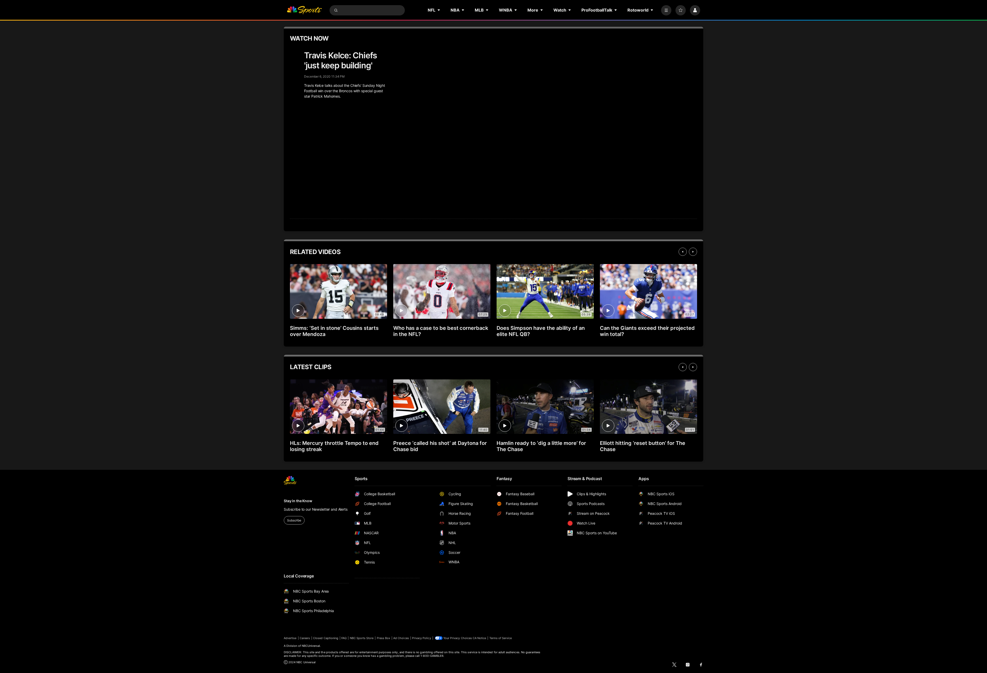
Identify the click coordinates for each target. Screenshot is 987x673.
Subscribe (294, 520)
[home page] (304, 10)
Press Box (383, 638)
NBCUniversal (311, 646)
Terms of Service (500, 638)
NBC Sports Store (362, 638)
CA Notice (479, 638)
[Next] (693, 252)
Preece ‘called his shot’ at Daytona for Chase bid (440, 446)
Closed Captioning (325, 638)
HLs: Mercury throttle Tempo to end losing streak (334, 446)
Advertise (290, 638)
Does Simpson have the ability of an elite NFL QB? (541, 331)
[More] (666, 10)
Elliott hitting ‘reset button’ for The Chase (642, 446)
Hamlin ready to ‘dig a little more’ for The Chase (541, 446)
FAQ (343, 638)
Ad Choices (401, 638)
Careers (305, 638)
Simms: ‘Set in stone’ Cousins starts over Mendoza (334, 331)
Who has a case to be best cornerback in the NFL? (440, 331)
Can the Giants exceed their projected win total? (647, 331)
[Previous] (683, 252)
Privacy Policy (421, 638)
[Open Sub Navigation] (439, 10)
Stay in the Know (298, 501)
